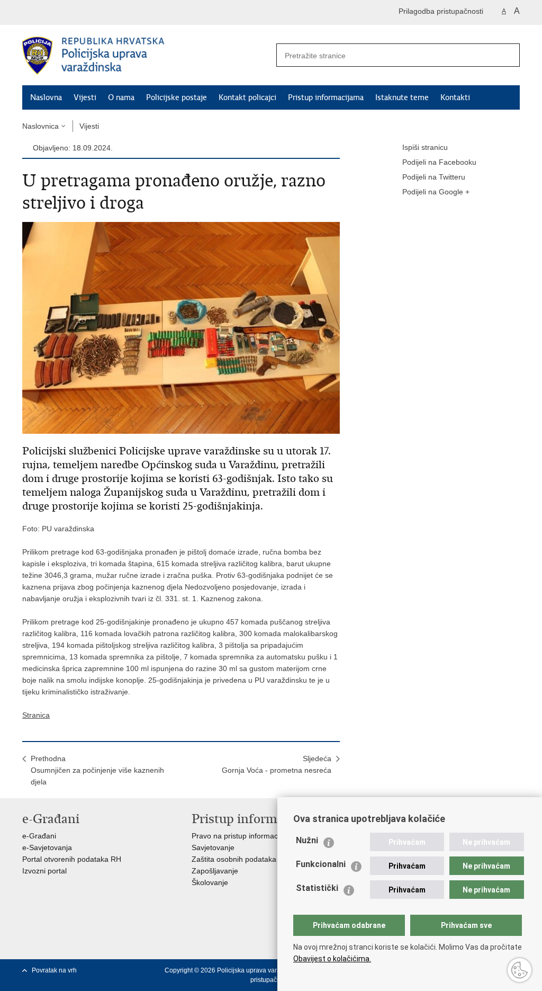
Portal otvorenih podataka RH (71, 859)
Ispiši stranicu (425, 147)
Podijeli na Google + (435, 192)
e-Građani (39, 836)
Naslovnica (40, 126)
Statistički (317, 888)
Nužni (307, 840)
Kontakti (455, 97)
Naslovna (46, 97)
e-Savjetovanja (47, 847)
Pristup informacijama (326, 97)
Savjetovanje (213, 847)
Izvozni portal (44, 871)
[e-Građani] (67, 12)
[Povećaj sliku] (181, 327)
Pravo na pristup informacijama (244, 836)
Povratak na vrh (54, 970)
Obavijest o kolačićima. (332, 958)
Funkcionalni (321, 864)
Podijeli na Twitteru (433, 177)
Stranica (36, 715)
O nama (121, 97)
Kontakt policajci (247, 97)
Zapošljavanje (215, 871)
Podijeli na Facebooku (439, 162)
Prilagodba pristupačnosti (441, 11)
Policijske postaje (176, 97)
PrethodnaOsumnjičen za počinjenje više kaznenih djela (97, 770)
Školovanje (210, 882)
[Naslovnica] (146, 56)
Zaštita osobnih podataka (234, 859)
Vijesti (85, 97)
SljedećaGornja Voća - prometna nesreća (276, 764)
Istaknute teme (402, 97)
